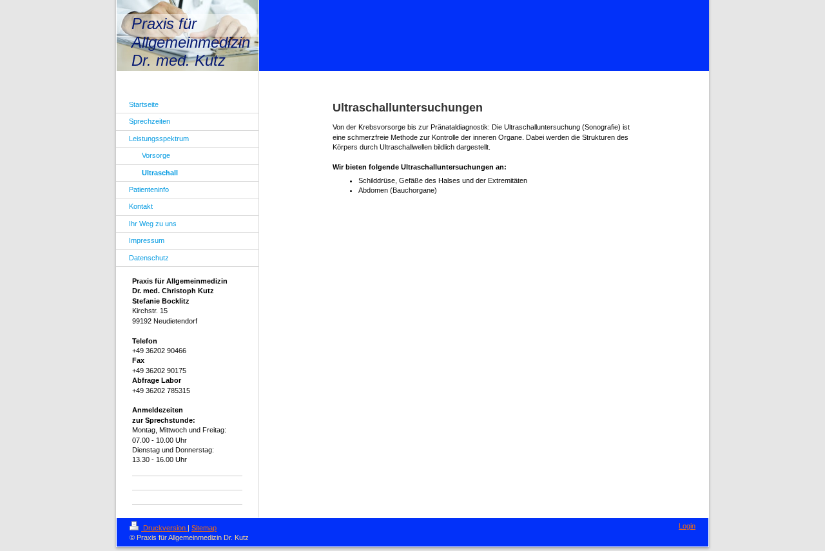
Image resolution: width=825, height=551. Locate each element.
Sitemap (204, 528)
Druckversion (164, 528)
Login (687, 526)
